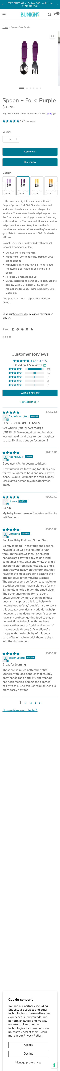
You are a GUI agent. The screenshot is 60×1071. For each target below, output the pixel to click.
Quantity (6, 131)
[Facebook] (13, 329)
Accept (28, 1045)
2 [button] (25, 703)
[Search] (49, 14)
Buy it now (30, 162)
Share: (5, 329)
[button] (11, 121)
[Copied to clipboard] (32, 329)
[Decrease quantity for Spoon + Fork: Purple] (5, 138)
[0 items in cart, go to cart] (55, 14)
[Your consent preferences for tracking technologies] (54, 1065)
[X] (18, 329)
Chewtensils (20, 314)
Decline (28, 1054)
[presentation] (3, 186)
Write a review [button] (30, 393)
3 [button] (31, 703)
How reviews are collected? (20, 710)
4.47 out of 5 (38, 361)
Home (5, 27)
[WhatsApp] (27, 329)
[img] (10, 412)
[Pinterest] (22, 329)
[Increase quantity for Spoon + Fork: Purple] (16, 138)
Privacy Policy (33, 1036)
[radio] (9, 186)
